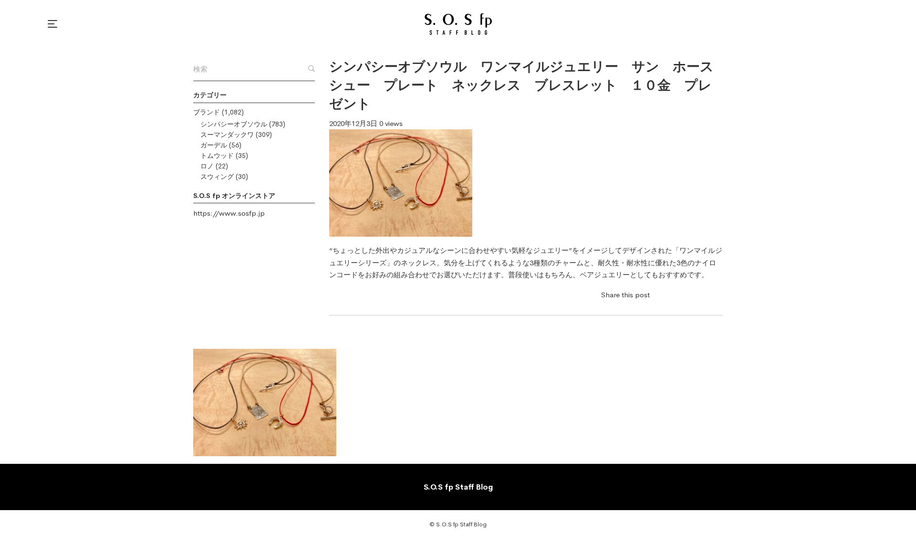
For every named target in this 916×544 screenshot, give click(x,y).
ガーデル (213, 145)
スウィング (217, 176)
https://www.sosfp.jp (229, 213)
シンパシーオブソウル (233, 124)
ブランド (206, 112)
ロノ (207, 166)
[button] (54, 23)
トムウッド (217, 155)
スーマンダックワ (227, 134)
